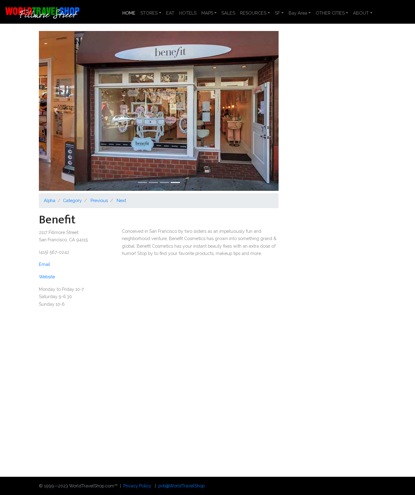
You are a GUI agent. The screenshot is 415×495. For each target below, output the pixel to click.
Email (44, 264)
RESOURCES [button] (253, 12)
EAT (170, 12)
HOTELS (188, 12)
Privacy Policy (137, 485)
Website (47, 276)
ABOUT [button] (361, 12)
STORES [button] (149, 12)
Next (121, 200)
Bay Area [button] (298, 12)
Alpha (49, 200)
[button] (57, 111)
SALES (228, 12)
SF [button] (277, 12)
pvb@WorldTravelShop (181, 485)
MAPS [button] (207, 12)
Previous (99, 200)
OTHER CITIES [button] (330, 12)
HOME (130, 12)
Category (72, 200)
